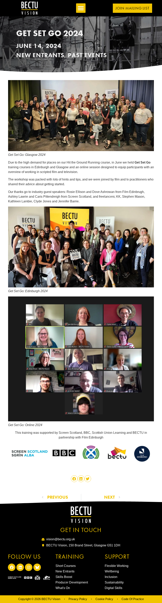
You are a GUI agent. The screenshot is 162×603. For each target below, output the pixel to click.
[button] (81, 8)
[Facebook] (11, 567)
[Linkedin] (20, 567)
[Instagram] (28, 567)
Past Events (87, 55)
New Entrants (40, 55)
